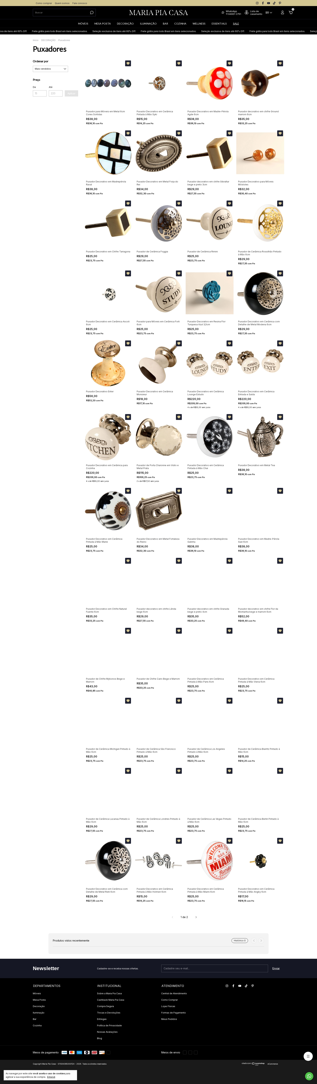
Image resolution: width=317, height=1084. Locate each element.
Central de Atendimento (174, 993)
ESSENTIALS (219, 23)
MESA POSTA (102, 23)
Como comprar (44, 3)
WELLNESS (199, 23)
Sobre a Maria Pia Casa (109, 993)
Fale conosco (79, 3)
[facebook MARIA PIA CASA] (262, 3)
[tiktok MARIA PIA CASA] (274, 3)
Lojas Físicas (168, 1006)
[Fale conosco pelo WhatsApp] (309, 1076)
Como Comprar (169, 999)
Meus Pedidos (169, 1019)
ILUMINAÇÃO (148, 23)
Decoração (39, 1006)
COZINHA (180, 23)
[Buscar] (91, 12)
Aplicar (71, 93)
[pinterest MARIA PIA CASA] (279, 3)
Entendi (51, 1077)
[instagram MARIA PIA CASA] (257, 3)
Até (50, 87)
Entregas (102, 1019)
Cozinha (37, 1025)
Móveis (37, 993)
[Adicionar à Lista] (128, 63)
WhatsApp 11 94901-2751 (233, 12)
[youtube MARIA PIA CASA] (268, 3)
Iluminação (38, 1012)
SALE (236, 23)
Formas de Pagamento (173, 1012)
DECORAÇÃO (125, 23)
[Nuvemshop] (253, 1064)
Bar (34, 1019)
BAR (165, 23)
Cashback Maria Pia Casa (110, 999)
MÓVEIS (83, 23)
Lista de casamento (256, 12)
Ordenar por (40, 61)
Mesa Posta (39, 999)
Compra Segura (105, 1006)
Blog (99, 1038)
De (34, 87)
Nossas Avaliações (107, 1032)
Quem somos (62, 3)
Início (36, 40)
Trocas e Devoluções (108, 1012)
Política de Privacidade (109, 1025)
